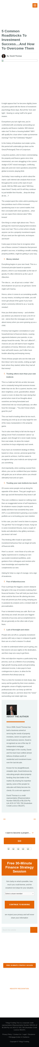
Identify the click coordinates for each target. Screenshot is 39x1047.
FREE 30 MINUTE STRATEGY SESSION (19, 965)
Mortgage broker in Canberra (19, 1037)
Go (19, 841)
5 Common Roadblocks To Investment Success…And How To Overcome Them (18, 39)
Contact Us (17, 1034)
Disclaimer (31, 1034)
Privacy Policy (7, 1034)
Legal (24, 1034)
